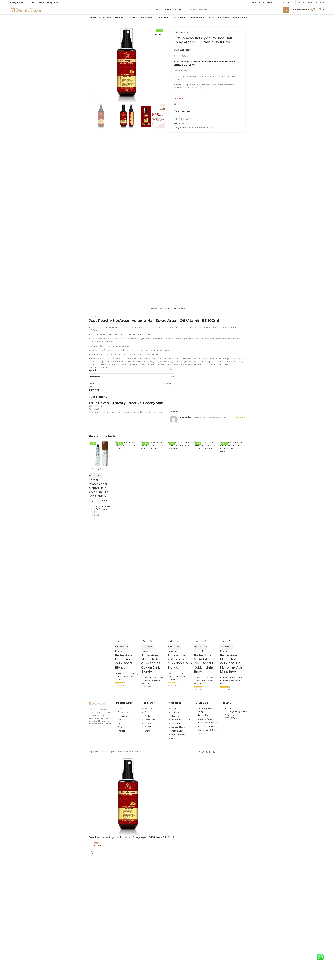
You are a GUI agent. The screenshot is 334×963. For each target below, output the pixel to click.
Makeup (175, 712)
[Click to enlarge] (94, 97)
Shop (120, 727)
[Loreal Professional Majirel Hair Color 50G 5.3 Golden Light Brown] (206, 539)
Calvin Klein (149, 720)
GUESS (147, 727)
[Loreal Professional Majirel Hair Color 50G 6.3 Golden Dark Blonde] (153, 539)
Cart (120, 723)
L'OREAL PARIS (103, 506)
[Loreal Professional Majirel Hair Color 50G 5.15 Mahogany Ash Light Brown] (232, 539)
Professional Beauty (180, 720)
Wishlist (121, 731)
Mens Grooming (178, 734)
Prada (147, 716)
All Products (190, 127)
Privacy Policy (204, 715)
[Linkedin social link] (210, 752)
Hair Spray (211, 127)
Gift (173, 738)
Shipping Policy (205, 719)
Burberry (148, 712)
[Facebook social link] (199, 752)
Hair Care (201, 127)
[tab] (155, 308)
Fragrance (175, 708)
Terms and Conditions (208, 722)
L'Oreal (92, 506)
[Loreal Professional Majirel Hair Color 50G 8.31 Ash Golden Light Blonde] (101, 453)
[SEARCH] (286, 10)
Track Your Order (205, 726)
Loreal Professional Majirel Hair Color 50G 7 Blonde (124, 659)
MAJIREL (93, 512)
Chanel (147, 731)
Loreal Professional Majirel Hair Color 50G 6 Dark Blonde (180, 659)
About (120, 708)
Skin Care (175, 723)
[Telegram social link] (214, 752)
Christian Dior (150, 723)
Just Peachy (185, 50)
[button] (95, 475)
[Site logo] (26, 10)
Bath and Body (178, 727)
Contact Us (123, 712)
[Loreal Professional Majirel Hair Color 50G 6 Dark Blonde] (180, 539)
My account (123, 716)
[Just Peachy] (95, 406)
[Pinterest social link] (206, 752)
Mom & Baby (177, 731)
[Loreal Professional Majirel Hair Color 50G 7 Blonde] (127, 539)
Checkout (122, 720)
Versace (148, 708)
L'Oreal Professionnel (98, 509)
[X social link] (203, 752)
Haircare (175, 716)
